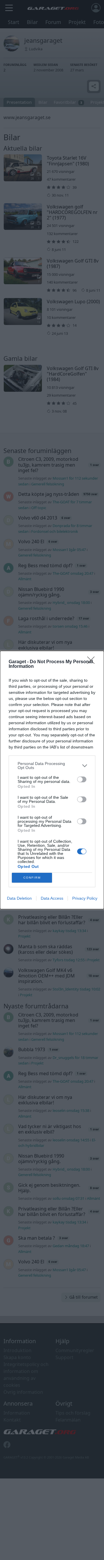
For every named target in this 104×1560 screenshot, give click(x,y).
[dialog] (52, 780)
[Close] (92, 662)
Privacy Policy (84, 898)
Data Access (52, 898)
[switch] (81, 779)
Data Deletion (19, 898)
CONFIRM (32, 877)
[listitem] (52, 765)
